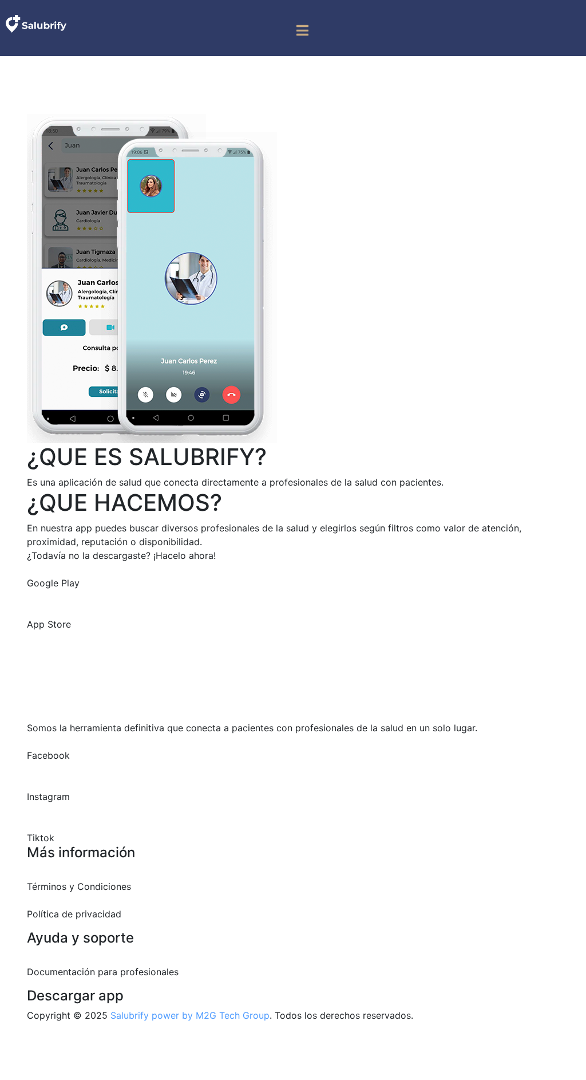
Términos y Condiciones (79, 886)
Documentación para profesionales (103, 971)
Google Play (53, 583)
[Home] (36, 23)
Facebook (48, 755)
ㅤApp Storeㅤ (49, 624)
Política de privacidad (74, 914)
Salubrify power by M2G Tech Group (190, 1015)
